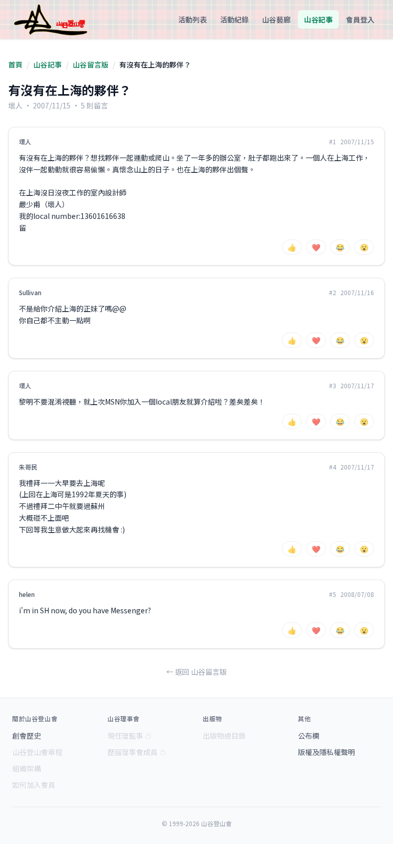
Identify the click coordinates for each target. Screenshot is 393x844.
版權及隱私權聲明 (326, 752)
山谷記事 (318, 19)
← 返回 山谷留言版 (196, 672)
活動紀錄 (234, 19)
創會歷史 (26, 735)
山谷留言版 (90, 64)
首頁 (15, 64)
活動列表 (192, 19)
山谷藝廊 (276, 19)
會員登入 (360, 19)
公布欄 (308, 735)
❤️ (316, 247)
